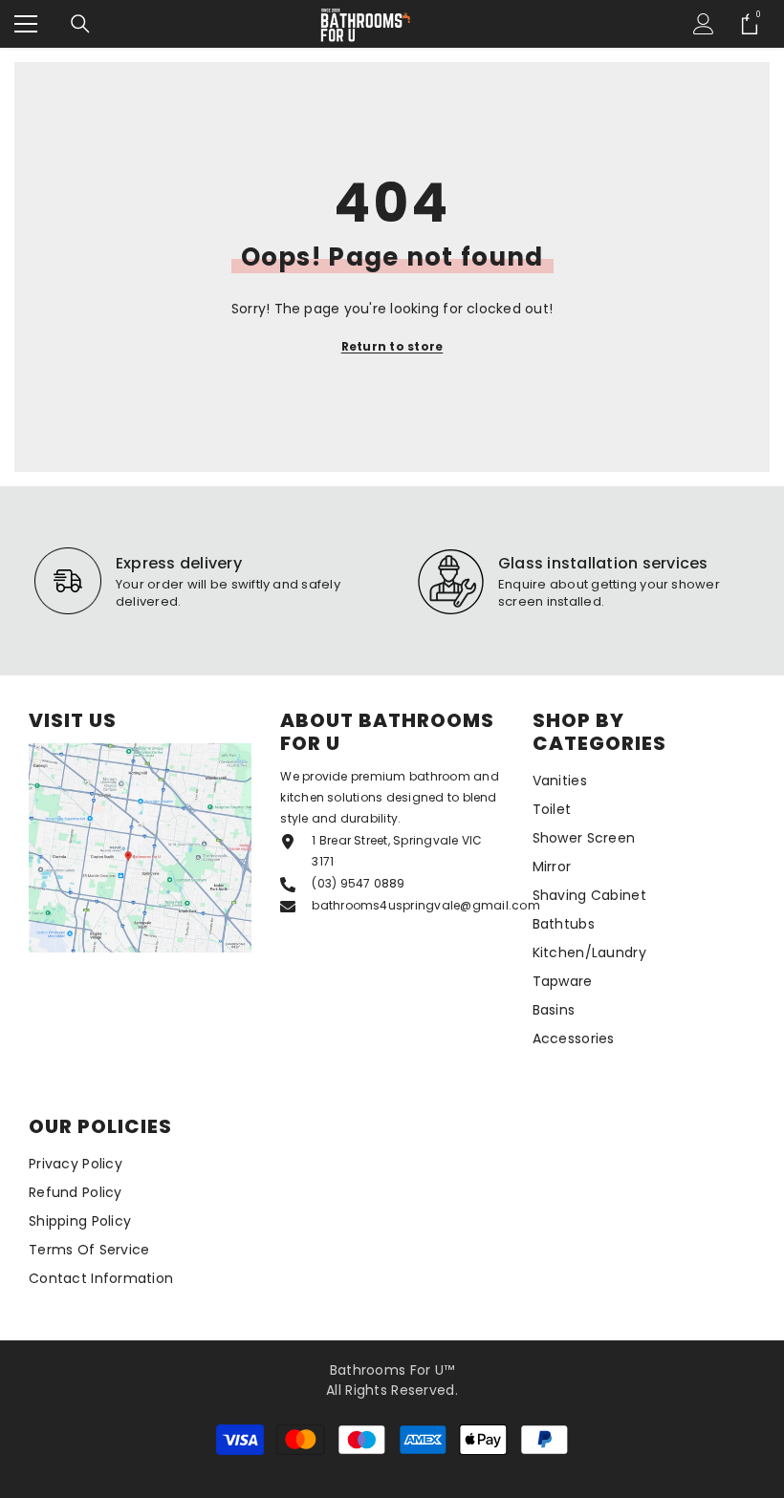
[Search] (80, 23)
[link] (205, 581)
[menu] (25, 23)
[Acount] (703, 23)
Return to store (392, 346)
